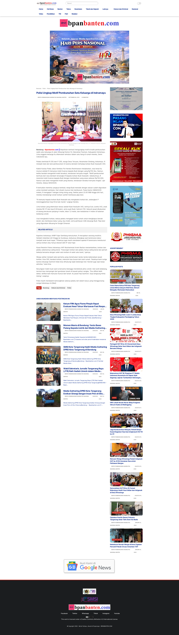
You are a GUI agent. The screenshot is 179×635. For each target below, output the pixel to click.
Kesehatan (78, 9)
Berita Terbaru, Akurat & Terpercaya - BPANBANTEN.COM (95, 626)
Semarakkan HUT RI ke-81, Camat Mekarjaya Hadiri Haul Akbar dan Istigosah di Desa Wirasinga (126, 490)
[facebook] (38, 293)
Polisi (44, 88)
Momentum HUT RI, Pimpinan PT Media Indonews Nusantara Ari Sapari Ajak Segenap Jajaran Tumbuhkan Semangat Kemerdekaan (125, 375)
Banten (60, 9)
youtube (117, 613)
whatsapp (85, 613)
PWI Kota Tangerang (118, 280)
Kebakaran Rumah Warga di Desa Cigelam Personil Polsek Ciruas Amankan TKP (126, 546)
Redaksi (74, 14)
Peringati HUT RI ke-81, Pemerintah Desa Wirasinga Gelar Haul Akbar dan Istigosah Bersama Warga (126, 346)
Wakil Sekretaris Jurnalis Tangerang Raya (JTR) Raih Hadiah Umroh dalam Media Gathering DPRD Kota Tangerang (83, 370)
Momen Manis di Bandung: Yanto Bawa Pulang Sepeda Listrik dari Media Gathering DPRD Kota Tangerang (84, 326)
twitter (74, 613)
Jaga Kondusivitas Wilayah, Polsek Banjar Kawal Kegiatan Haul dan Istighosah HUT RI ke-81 (126, 432)
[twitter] (41, 293)
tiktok (96, 613)
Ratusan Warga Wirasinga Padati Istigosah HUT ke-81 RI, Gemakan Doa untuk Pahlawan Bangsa (126, 461)
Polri (66, 14)
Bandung (46, 288)
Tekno (68, 9)
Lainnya (105, 9)
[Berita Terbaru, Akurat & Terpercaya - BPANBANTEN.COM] (46, 5)
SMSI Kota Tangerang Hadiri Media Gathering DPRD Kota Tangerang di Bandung (85, 348)
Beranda (38, 88)
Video (41, 14)
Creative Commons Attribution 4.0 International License (99, 619)
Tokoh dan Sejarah (92, 9)
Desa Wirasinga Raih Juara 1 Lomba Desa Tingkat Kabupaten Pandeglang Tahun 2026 (125, 317)
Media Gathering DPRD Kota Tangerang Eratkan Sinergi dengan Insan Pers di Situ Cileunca (83, 392)
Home (41, 9)
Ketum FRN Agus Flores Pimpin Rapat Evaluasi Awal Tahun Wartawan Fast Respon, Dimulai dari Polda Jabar (85, 305)
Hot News (50, 9)
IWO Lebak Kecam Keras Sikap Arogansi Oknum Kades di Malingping (125, 404)
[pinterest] (49, 293)
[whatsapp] (45, 293)
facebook (64, 613)
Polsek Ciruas (117, 539)
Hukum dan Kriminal (121, 9)
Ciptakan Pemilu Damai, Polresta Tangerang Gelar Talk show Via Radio (124, 519)
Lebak (114, 397)
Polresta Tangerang (119, 512)
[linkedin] (53, 293)
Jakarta (114, 368)
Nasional (135, 9)
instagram (106, 613)
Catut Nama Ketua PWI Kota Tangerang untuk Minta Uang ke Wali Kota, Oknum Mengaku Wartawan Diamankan (125, 288)
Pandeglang (116, 310)
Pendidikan (51, 14)
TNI (60, 14)
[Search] (96, 3)
